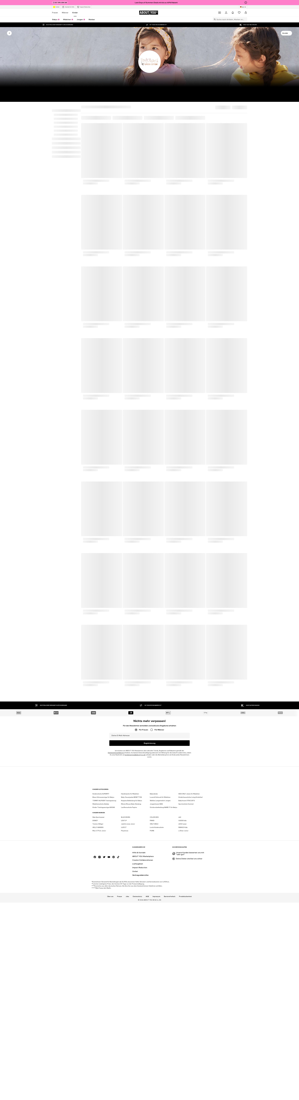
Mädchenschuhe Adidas (101, 580)
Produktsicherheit (185, 673)
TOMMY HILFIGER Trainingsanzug (104, 577)
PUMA (152, 607)
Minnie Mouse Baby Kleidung (131, 580)
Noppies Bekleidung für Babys (131, 577)
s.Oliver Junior (183, 607)
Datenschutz (137, 673)
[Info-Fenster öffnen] (245, 2)
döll (179, 594)
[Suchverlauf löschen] (245, 19)
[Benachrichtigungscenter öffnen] (232, 13)
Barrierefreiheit (169, 673)
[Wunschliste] (239, 12)
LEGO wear (182, 600)
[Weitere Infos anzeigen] (101, 185)
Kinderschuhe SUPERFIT (101, 570)
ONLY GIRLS (154, 600)
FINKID (152, 597)
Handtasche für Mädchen (130, 570)
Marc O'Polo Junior (99, 607)
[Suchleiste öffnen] (214, 19)
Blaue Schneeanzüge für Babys (103, 574)
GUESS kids (182, 597)
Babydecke (154, 570)
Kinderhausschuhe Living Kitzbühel (190, 574)
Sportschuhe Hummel (186, 580)
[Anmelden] (226, 12)
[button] (220, 108)
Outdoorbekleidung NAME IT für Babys (163, 584)
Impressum (156, 673)
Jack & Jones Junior (128, 600)
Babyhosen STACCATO (186, 577)
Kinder (75, 13)
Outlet (57, 7)
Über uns (110, 673)
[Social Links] (94, 633)
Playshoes (124, 607)
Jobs (127, 673)
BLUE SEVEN (125, 594)
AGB (147, 673)
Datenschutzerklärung (116, 529)
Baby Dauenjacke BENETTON (131, 574)
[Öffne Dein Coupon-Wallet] (219, 12)
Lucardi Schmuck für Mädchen (160, 574)
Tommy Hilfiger (98, 600)
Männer (65, 13)
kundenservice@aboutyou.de (135, 531)
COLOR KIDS (154, 594)
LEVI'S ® (124, 597)
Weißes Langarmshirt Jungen (160, 577)
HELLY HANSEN (98, 604)
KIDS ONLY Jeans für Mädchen (189, 570)
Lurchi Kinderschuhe (157, 604)
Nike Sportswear (98, 594)
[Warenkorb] (245, 12)
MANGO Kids (182, 604)
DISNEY (95, 597)
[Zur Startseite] (105, 624)
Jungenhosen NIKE (156, 580)
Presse (119, 673)
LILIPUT (123, 604)
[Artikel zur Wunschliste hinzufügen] (118, 125)
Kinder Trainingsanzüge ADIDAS (104, 584)
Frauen (55, 13)
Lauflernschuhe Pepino (129, 584)
